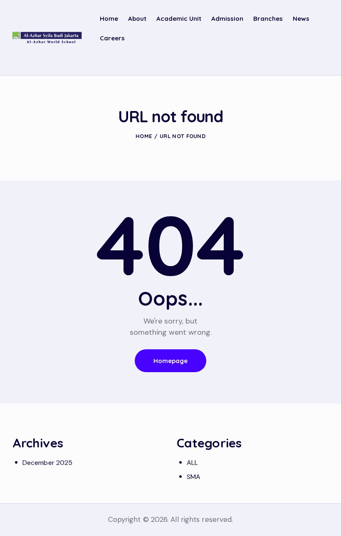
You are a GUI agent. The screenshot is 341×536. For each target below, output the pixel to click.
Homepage (170, 361)
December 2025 (47, 462)
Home (144, 136)
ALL (192, 462)
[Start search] (322, 61)
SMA (193, 476)
